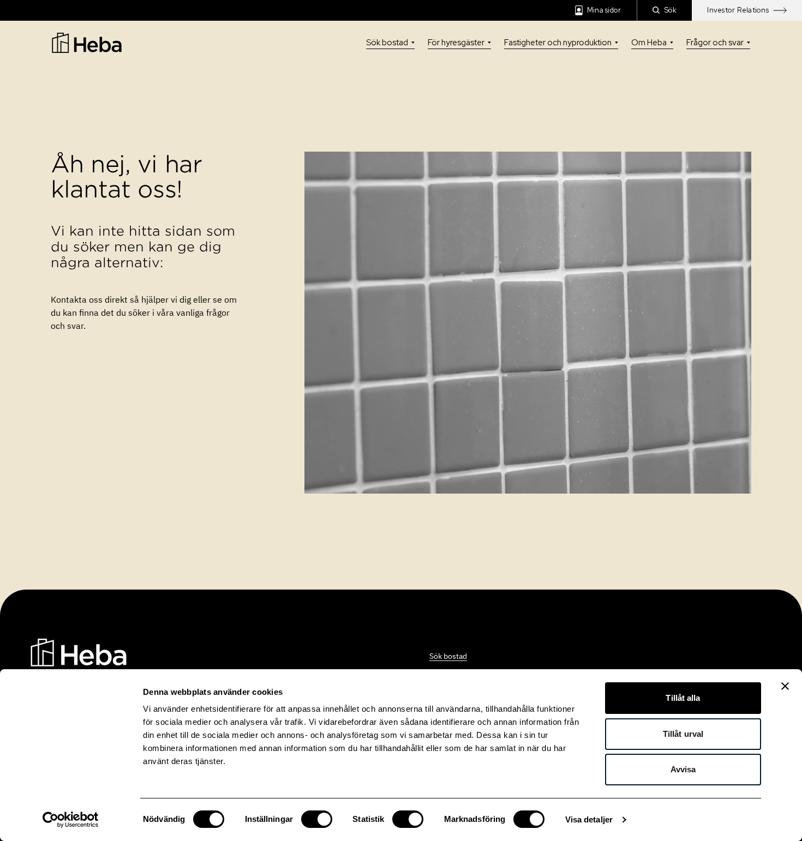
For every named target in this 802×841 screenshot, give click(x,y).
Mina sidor (604, 10)
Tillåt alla (683, 697)
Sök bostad (387, 42)
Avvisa (683, 769)
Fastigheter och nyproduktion (558, 42)
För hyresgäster (456, 42)
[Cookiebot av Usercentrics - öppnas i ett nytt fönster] (70, 820)
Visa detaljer (589, 819)
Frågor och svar (715, 42)
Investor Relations (738, 10)
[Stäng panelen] (785, 686)
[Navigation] (79, 651)
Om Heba (649, 42)
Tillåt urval (683, 733)
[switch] (316, 819)
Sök (671, 10)
